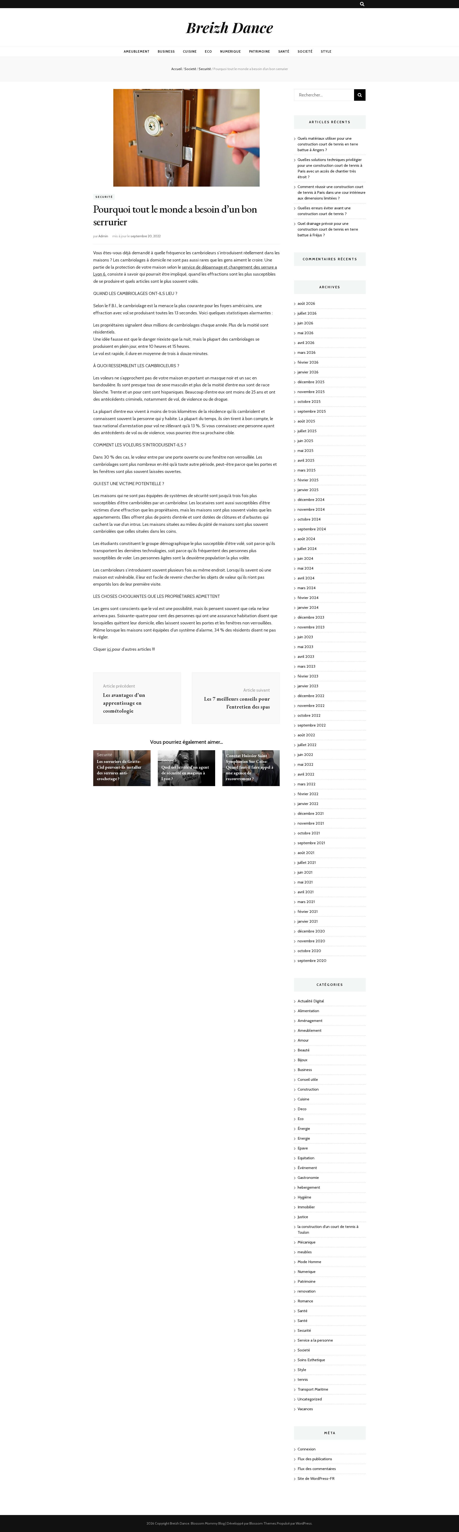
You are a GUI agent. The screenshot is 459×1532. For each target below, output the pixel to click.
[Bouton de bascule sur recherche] (362, 4)
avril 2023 (306, 656)
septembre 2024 (312, 529)
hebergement (309, 1187)
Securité (104, 197)
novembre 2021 (311, 823)
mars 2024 (307, 588)
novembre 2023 (311, 627)
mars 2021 (306, 901)
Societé (305, 51)
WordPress (304, 1523)
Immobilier (306, 1207)
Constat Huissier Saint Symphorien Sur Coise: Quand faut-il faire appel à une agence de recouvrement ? (249, 767)
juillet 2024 (307, 548)
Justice (303, 1217)
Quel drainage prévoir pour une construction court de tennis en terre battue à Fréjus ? (328, 229)
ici (109, 649)
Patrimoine (259, 51)
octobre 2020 (309, 951)
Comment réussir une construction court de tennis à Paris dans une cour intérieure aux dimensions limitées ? (332, 192)
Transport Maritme (313, 1389)
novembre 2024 (311, 509)
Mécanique (307, 1242)
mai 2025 (305, 450)
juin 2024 (305, 558)
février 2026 (308, 362)
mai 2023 (305, 646)
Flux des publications (315, 1459)
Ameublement (137, 51)
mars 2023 (306, 666)
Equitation (306, 1158)
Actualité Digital (311, 1001)
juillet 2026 (307, 313)
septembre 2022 (312, 725)
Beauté (304, 1050)
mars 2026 (307, 352)
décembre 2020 (311, 931)
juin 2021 (305, 872)
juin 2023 (305, 637)
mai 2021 (305, 882)
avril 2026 (306, 342)
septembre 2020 (312, 960)
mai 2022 (305, 764)
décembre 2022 (311, 696)
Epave (303, 1148)
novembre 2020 (311, 941)
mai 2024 (305, 568)
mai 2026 (305, 333)
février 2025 (308, 480)
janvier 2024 (308, 607)
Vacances (305, 1409)
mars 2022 (307, 784)
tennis (303, 1379)
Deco (302, 1109)
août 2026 (306, 303)
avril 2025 (306, 460)
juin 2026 (305, 323)
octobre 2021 (309, 833)
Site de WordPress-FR (316, 1478)
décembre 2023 (311, 617)
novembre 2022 (311, 705)
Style (326, 51)
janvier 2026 (308, 372)
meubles (305, 1252)
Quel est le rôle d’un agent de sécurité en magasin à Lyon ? (185, 772)
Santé (284, 51)
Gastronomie (308, 1177)
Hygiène (304, 1197)
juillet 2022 (307, 745)
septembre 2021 (311, 843)
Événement (307, 1168)
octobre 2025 (309, 401)
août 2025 (306, 421)
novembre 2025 (311, 391)
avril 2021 (305, 892)
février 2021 (307, 911)
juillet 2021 (307, 862)
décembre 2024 (311, 499)
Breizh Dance (229, 27)
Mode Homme (309, 1262)
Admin (103, 236)
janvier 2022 (308, 803)
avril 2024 (306, 578)
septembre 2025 (312, 411)
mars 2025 (307, 470)
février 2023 (308, 676)
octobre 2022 (309, 715)
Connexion (307, 1449)
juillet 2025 (307, 431)
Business (166, 51)
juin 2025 (305, 441)
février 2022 (308, 794)
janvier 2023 (308, 686)
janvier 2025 (308, 490)
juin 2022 (305, 754)
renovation (307, 1291)
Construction (308, 1089)
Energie (304, 1138)
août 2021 (306, 852)
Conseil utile (308, 1079)
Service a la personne (315, 1340)
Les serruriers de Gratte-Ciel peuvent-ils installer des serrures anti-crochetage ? (119, 770)
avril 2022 (306, 774)
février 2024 (308, 597)
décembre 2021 (310, 813)
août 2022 (306, 735)
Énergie (304, 1128)
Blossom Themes (262, 1523)
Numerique (230, 51)
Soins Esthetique (311, 1360)
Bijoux (302, 1060)
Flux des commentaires (317, 1468)
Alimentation (308, 1011)
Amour (303, 1040)
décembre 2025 (311, 382)
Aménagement (310, 1020)
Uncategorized (310, 1399)
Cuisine (190, 51)
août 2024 (306, 539)
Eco (208, 51)
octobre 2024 (309, 519)
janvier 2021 (307, 921)
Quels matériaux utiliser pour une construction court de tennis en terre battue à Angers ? (328, 144)
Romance (305, 1301)
